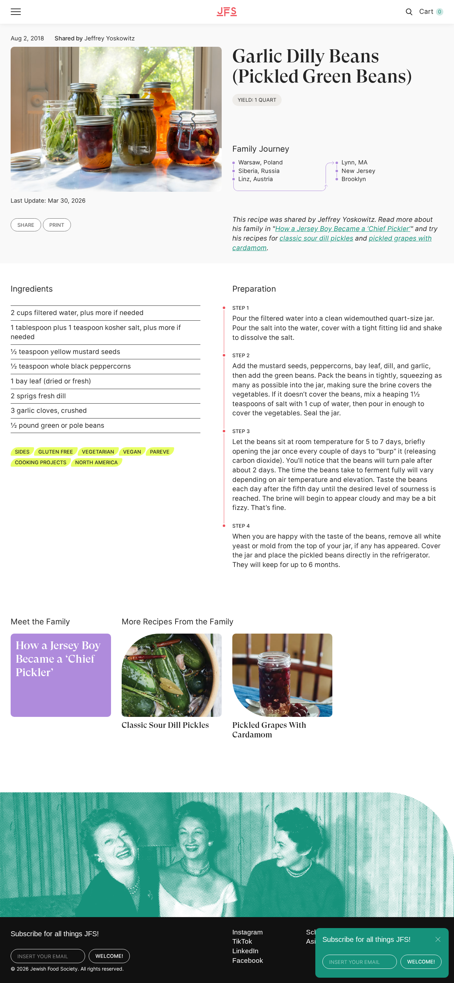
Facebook (247, 960)
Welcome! (109, 956)
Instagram (247, 932)
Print (56, 224)
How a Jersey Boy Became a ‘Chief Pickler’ (342, 229)
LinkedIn (245, 951)
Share (25, 224)
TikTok (242, 941)
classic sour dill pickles (316, 238)
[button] (15, 11)
